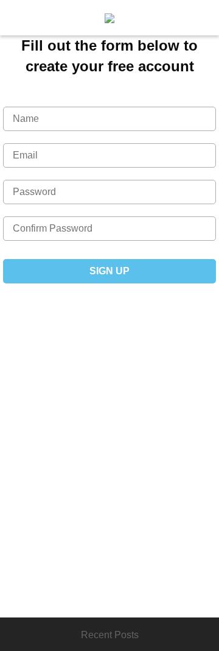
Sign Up (109, 271)
